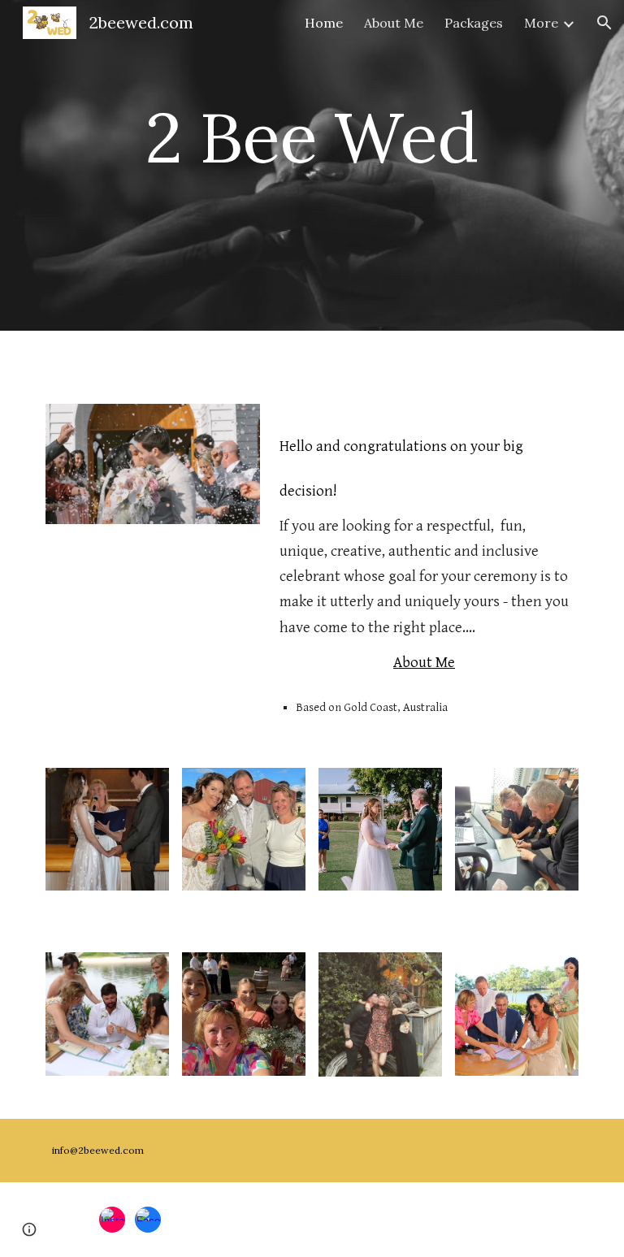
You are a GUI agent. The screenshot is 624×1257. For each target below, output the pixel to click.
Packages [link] (473, 23)
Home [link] (324, 23)
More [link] (541, 23)
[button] (604, 22)
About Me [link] (393, 23)
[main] (311, 165)
